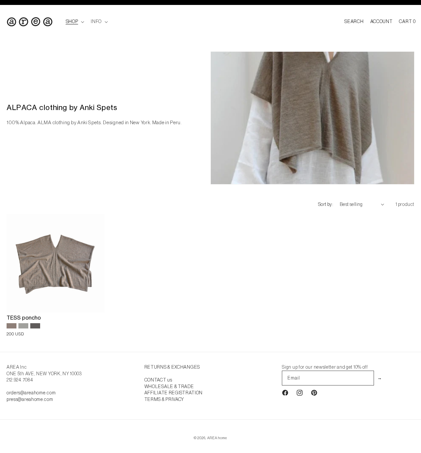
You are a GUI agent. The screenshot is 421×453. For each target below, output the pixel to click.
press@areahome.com (30, 399)
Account (381, 21)
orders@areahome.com (31, 392)
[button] (74, 21)
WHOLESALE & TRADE (169, 386)
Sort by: (325, 204)
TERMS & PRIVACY (164, 399)
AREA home (217, 438)
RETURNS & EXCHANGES (172, 367)
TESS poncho (24, 317)
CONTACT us (158, 379)
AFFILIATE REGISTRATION (173, 392)
